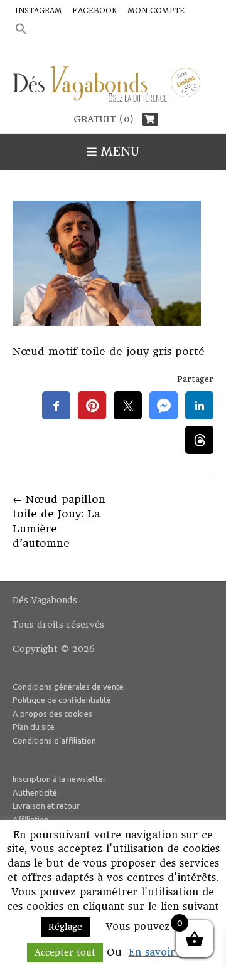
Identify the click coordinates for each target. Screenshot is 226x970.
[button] (21, 30)
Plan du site (34, 726)
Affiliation (31, 819)
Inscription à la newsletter (59, 778)
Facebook (94, 10)
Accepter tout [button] (65, 952)
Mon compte (156, 10)
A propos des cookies (52, 713)
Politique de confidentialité (62, 699)
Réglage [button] (65, 927)
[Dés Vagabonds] (113, 86)
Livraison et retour (46, 805)
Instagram (38, 10)
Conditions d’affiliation (54, 740)
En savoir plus (164, 952)
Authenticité (35, 792)
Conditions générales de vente (68, 686)
